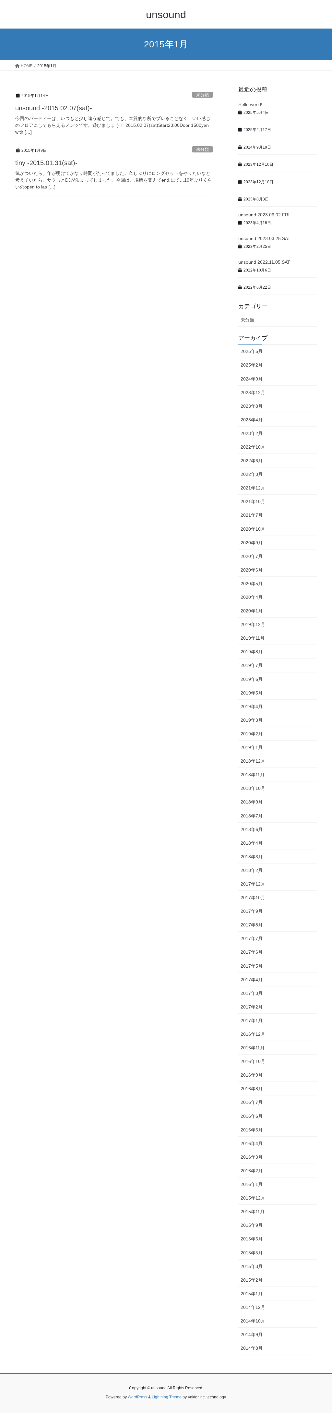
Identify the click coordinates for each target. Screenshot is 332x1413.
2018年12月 (253, 761)
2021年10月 (253, 501)
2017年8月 (252, 924)
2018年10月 (253, 788)
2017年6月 (252, 952)
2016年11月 (253, 1047)
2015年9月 (252, 1225)
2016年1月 (252, 1184)
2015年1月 (252, 1293)
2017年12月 (253, 884)
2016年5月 (252, 1129)
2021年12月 (253, 487)
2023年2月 (252, 433)
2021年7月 (252, 515)
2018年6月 (252, 829)
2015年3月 (252, 1266)
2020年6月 (252, 570)
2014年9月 (252, 1334)
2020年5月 (252, 583)
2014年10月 (253, 1320)
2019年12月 (253, 624)
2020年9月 (252, 542)
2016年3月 (252, 1157)
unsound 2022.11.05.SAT (264, 262)
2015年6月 (252, 1238)
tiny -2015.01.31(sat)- (46, 162)
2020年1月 (252, 610)
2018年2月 (252, 870)
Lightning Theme (167, 1397)
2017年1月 (252, 1020)
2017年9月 (252, 911)
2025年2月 (252, 365)
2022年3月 (252, 474)
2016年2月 (252, 1170)
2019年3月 (252, 720)
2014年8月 (252, 1348)
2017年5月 (252, 966)
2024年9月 (252, 378)
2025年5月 (252, 351)
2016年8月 (252, 1088)
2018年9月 (252, 801)
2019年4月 (252, 706)
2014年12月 (253, 1307)
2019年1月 (252, 747)
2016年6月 (252, 1116)
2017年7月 (252, 938)
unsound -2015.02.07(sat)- (53, 108)
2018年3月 (252, 856)
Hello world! (250, 104)
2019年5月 (252, 692)
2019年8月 (252, 651)
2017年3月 (252, 993)
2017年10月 (253, 897)
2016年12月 (253, 1034)
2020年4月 (252, 597)
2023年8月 (252, 406)
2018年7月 (252, 815)
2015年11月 (253, 1211)
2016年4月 (252, 1143)
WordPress (137, 1397)
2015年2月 (252, 1280)
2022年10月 (253, 447)
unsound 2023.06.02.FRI (264, 214)
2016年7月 (252, 1102)
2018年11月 (253, 774)
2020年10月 (253, 529)
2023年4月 (252, 419)
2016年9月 (252, 1075)
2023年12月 (253, 392)
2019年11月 (253, 638)
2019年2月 (252, 733)
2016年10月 (253, 1061)
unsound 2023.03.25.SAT (264, 238)
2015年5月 (252, 1252)
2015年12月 (253, 1198)
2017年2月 (252, 1006)
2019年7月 (252, 665)
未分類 (202, 94)
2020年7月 (252, 556)
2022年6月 (252, 460)
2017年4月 (252, 979)
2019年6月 (252, 679)
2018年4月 (252, 843)
